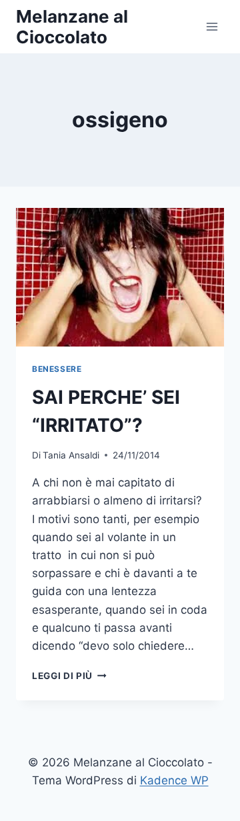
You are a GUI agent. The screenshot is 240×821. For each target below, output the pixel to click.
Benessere (56, 369)
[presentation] (120, 277)
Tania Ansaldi (71, 455)
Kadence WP (174, 780)
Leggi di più (69, 675)
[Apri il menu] (211, 26)
